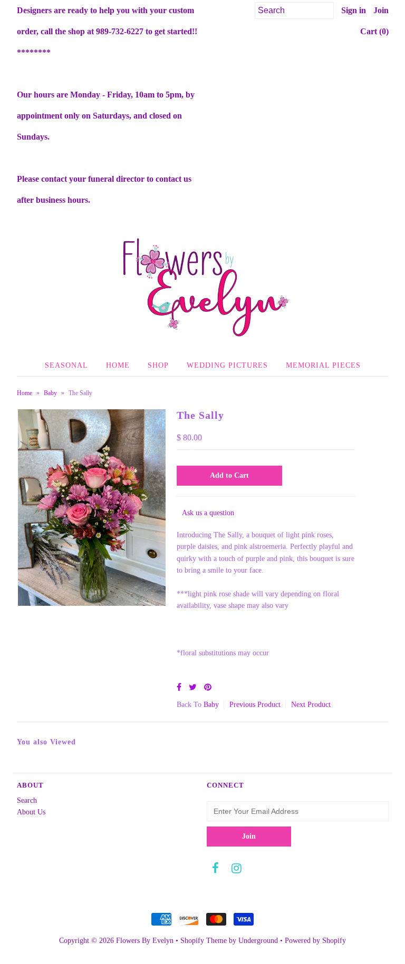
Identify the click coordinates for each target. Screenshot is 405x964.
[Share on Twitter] (193, 687)
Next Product (311, 705)
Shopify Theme (203, 941)
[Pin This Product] (207, 687)
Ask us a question (208, 513)
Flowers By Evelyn (144, 941)
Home (118, 365)
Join (381, 10)
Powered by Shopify (315, 941)
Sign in (353, 10)
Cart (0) (374, 31)
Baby (50, 393)
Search (27, 800)
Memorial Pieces (323, 365)
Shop (158, 365)
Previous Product (255, 705)
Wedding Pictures (227, 365)
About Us (31, 812)
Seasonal (66, 365)
